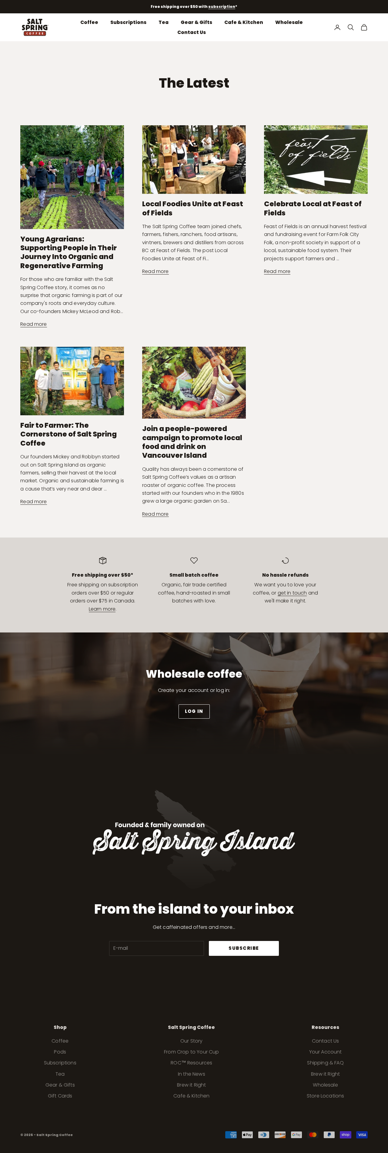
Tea (164, 22)
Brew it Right (191, 1084)
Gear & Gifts (196, 22)
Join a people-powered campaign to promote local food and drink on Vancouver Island (192, 442)
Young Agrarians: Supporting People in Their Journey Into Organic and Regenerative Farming (68, 252)
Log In (194, 711)
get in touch (292, 592)
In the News (191, 1073)
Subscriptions (128, 22)
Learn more (102, 608)
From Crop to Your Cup (191, 1051)
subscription (221, 6)
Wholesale (289, 22)
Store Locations (325, 1095)
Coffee (89, 22)
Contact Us (191, 32)
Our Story (191, 1040)
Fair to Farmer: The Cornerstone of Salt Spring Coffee (68, 434)
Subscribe (244, 948)
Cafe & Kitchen (243, 22)
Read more (33, 324)
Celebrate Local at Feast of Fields (313, 208)
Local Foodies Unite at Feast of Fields (192, 208)
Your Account (325, 1051)
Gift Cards (60, 1095)
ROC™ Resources (191, 1062)
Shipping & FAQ (325, 1062)
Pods (60, 1051)
